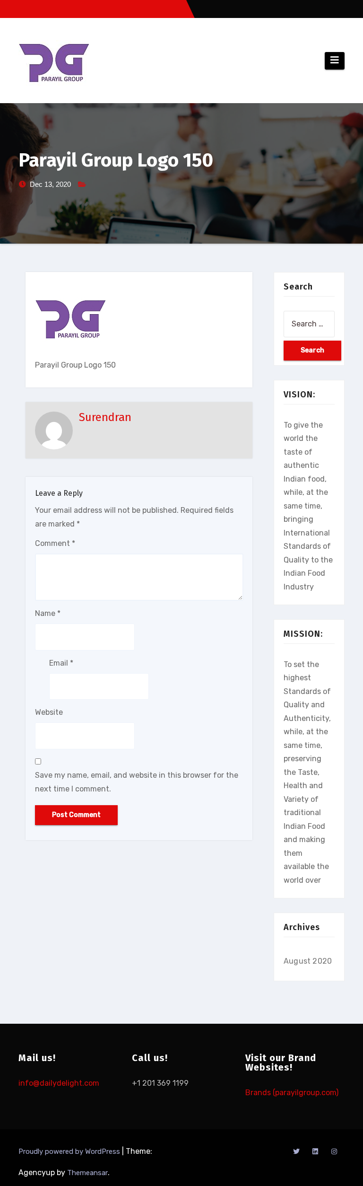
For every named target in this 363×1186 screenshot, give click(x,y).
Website (49, 712)
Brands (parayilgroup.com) (291, 1092)
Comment (55, 543)
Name (47, 613)
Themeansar (87, 1172)
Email (61, 663)
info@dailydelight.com (58, 1083)
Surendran (105, 417)
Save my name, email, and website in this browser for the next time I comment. (136, 782)
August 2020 (308, 961)
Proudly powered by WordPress (70, 1151)
